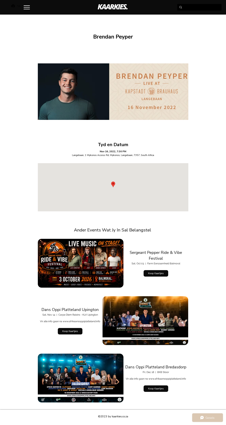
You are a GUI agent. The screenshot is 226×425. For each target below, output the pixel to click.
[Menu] (26, 7)
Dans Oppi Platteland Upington (70, 309)
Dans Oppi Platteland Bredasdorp (155, 367)
